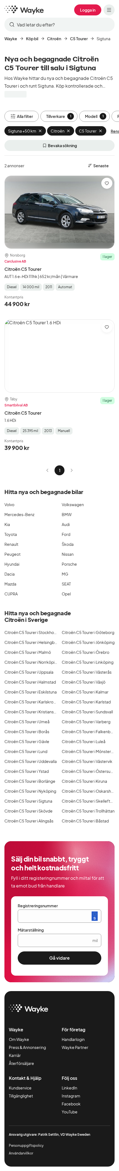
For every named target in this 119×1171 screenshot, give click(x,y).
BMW (67, 514)
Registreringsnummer (38, 905)
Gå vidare (59, 958)
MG (65, 573)
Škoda (68, 544)
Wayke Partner (75, 1047)
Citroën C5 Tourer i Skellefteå (88, 800)
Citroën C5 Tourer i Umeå (27, 721)
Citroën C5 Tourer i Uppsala (28, 672)
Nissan (68, 554)
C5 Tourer (79, 38)
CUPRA (11, 593)
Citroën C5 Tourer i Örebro (85, 652)
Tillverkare (58, 116)
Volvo (9, 504)
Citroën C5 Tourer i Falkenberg (89, 731)
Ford (66, 534)
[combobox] (59, 24)
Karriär (15, 1055)
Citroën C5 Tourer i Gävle (26, 741)
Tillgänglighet (21, 1095)
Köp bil (32, 38)
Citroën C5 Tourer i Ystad (26, 771)
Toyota (10, 534)
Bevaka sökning (62, 145)
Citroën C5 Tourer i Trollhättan (88, 810)
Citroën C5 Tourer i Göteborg (88, 632)
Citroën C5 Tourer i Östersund (88, 771)
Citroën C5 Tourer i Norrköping (31, 662)
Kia (7, 524)
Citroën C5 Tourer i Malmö (27, 652)
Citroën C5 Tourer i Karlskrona (31, 701)
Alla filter (25, 116)
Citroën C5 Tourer (23, 269)
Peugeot (12, 554)
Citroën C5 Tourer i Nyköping (30, 791)
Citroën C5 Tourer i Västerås (87, 672)
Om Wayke (19, 1039)
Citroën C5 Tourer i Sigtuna (28, 800)
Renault (11, 544)
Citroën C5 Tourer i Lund (25, 751)
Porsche (69, 564)
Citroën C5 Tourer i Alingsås (28, 820)
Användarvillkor (21, 1153)
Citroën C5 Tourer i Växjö (83, 681)
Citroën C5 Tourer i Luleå (83, 741)
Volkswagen (73, 504)
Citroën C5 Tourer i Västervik (87, 761)
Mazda (10, 583)
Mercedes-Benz (19, 514)
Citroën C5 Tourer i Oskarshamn (90, 791)
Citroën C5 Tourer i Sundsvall (87, 711)
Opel (66, 593)
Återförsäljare (21, 1063)
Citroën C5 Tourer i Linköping (87, 662)
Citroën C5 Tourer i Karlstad (86, 701)
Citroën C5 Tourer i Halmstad (30, 681)
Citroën (54, 38)
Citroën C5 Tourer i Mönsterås (88, 751)
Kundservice (20, 1087)
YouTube (69, 1111)
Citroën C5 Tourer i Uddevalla (30, 761)
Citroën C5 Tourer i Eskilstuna (30, 691)
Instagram (71, 1095)
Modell (94, 116)
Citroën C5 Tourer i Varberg (86, 721)
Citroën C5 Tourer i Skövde (28, 810)
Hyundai (11, 564)
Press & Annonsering (27, 1047)
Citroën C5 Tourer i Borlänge (29, 781)
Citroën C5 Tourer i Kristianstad (32, 711)
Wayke (10, 38)
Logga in (87, 9)
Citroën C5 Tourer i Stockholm (31, 632)
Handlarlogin (73, 1039)
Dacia (9, 573)
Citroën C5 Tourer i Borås (26, 731)
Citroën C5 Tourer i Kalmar (85, 691)
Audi (66, 524)
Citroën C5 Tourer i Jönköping (88, 642)
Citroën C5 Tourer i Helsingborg (32, 642)
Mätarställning (31, 929)
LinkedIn (69, 1087)
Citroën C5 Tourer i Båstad (85, 820)
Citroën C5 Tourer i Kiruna (84, 781)
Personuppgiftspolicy (26, 1145)
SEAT (66, 583)
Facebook (71, 1103)
